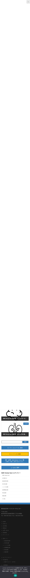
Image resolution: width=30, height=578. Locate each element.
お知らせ (5, 523)
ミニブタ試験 (5, 487)
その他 (3, 498)
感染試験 (4, 495)
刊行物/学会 (5, 559)
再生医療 (4, 493)
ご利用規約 (5, 565)
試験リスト (5, 538)
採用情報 (5, 532)
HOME (4, 521)
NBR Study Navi (6, 475)
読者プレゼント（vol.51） (10, 562)
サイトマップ (6, 535)
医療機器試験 (5, 489)
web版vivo (4, 478)
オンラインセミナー (7, 557)
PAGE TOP (27, 559)
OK (15, 575)
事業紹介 (5, 528)
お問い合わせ (6, 530)
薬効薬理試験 (5, 481)
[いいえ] (28, 572)
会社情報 (5, 526)
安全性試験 (4, 484)
